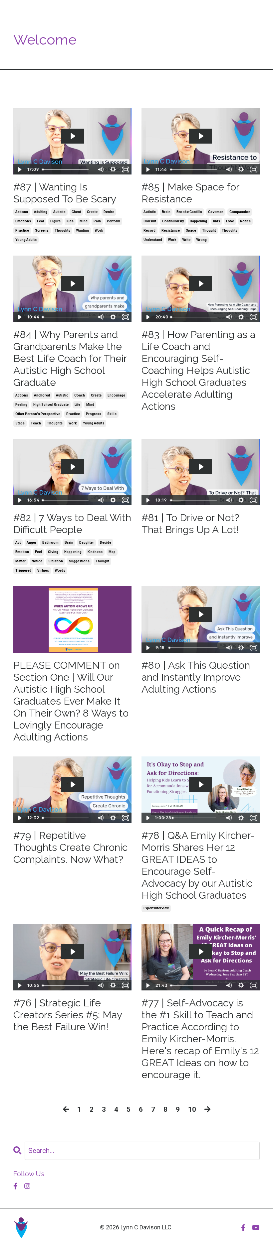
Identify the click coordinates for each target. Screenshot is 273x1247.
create (92, 212)
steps (20, 423)
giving (53, 552)
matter (20, 561)
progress (93, 414)
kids (70, 221)
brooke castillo (189, 212)
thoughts (62, 230)
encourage (116, 395)
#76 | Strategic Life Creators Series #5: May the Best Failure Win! (67, 1015)
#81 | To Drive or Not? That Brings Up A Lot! (190, 523)
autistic (59, 212)
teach (36, 423)
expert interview (156, 908)
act (18, 542)
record (149, 230)
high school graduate (51, 404)
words (60, 570)
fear (40, 221)
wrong (201, 240)
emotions (23, 221)
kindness (95, 552)
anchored (42, 395)
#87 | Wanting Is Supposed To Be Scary (64, 193)
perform (113, 221)
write (186, 240)
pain (97, 221)
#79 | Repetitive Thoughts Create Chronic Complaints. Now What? (70, 847)
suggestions (79, 561)
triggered (23, 570)
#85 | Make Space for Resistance (190, 193)
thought (209, 230)
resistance (170, 230)
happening (198, 221)
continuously (173, 221)
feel (38, 552)
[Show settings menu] (113, 169)
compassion (239, 212)
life (77, 404)
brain (166, 212)
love (230, 221)
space (191, 230)
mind (84, 221)
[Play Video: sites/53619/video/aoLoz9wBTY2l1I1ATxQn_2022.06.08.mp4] (200, 951)
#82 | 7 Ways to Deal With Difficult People (72, 523)
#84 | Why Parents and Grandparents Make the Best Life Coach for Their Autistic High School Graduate (70, 358)
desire (109, 212)
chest (76, 212)
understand (152, 240)
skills (112, 414)
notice (245, 221)
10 (192, 1109)
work (99, 230)
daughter (86, 542)
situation (55, 561)
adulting (40, 212)
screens (42, 230)
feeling (21, 404)
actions (21, 212)
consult (149, 221)
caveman (215, 212)
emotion (22, 552)
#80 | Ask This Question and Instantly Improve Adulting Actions (195, 677)
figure (55, 221)
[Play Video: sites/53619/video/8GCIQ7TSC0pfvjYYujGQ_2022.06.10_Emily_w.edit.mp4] (200, 784)
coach (79, 395)
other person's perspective (37, 414)
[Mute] (100, 169)
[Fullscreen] (125, 169)
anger (31, 542)
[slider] (67, 169)
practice (22, 230)
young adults (26, 240)
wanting (82, 230)
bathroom (50, 542)
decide (105, 542)
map (112, 552)
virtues (43, 570)
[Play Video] (19, 169)
